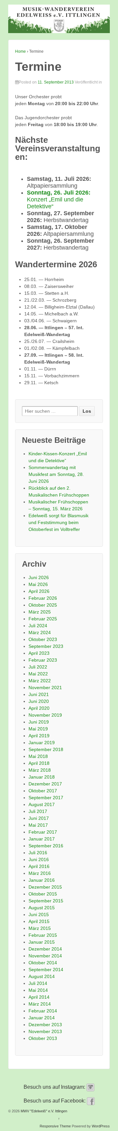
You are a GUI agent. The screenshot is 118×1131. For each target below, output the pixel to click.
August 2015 (42, 907)
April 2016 (39, 866)
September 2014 (46, 969)
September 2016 (46, 845)
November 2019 (45, 715)
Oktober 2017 (43, 790)
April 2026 (39, 591)
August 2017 (42, 804)
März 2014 (40, 1004)
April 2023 (39, 653)
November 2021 (45, 687)
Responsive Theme (55, 1126)
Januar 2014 (42, 1017)
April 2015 (39, 921)
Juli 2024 (38, 625)
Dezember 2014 (45, 949)
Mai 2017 (38, 825)
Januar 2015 (42, 942)
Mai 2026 (38, 584)
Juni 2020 (39, 701)
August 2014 (42, 976)
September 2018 (46, 749)
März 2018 (40, 770)
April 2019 (39, 735)
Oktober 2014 (43, 962)
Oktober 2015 (43, 893)
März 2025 (40, 611)
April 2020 (39, 708)
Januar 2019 (42, 742)
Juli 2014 (38, 983)
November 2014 (45, 955)
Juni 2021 (39, 694)
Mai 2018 (38, 756)
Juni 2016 (39, 859)
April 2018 (39, 763)
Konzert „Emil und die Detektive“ (58, 199)
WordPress (101, 1126)
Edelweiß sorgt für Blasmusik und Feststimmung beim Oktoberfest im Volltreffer (58, 522)
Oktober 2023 (43, 639)
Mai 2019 (38, 728)
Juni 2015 (39, 914)
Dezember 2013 (45, 1024)
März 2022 (40, 680)
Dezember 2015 (45, 887)
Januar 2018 (42, 777)
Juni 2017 (39, 818)
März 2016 (40, 873)
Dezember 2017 (45, 783)
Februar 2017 (43, 832)
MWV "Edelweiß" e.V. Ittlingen (43, 1111)
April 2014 (39, 997)
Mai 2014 (38, 990)
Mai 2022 (38, 673)
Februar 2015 (43, 935)
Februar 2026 (43, 598)
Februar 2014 (43, 1010)
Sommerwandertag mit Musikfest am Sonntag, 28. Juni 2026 (56, 474)
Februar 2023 (43, 660)
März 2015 (40, 928)
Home (20, 51)
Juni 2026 (39, 577)
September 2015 (46, 900)
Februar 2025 (43, 618)
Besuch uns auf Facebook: (55, 1100)
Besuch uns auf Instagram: (55, 1087)
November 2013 (45, 1031)
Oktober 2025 (43, 605)
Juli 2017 (38, 811)
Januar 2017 (42, 838)
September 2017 (46, 797)
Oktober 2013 (43, 1038)
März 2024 (40, 632)
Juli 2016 (38, 852)
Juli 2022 (38, 666)
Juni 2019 (39, 722)
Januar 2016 (42, 880)
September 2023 (46, 646)
